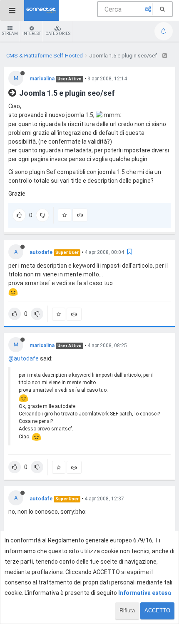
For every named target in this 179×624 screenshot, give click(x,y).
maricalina (42, 79)
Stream (10, 33)
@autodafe (23, 358)
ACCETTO (157, 610)
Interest (31, 33)
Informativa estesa (144, 592)
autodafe (41, 252)
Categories (57, 33)
